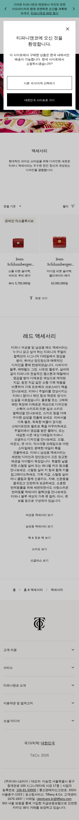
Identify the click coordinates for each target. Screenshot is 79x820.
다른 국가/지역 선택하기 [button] (39, 83)
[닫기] (67, 29)
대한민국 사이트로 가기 (39, 100)
